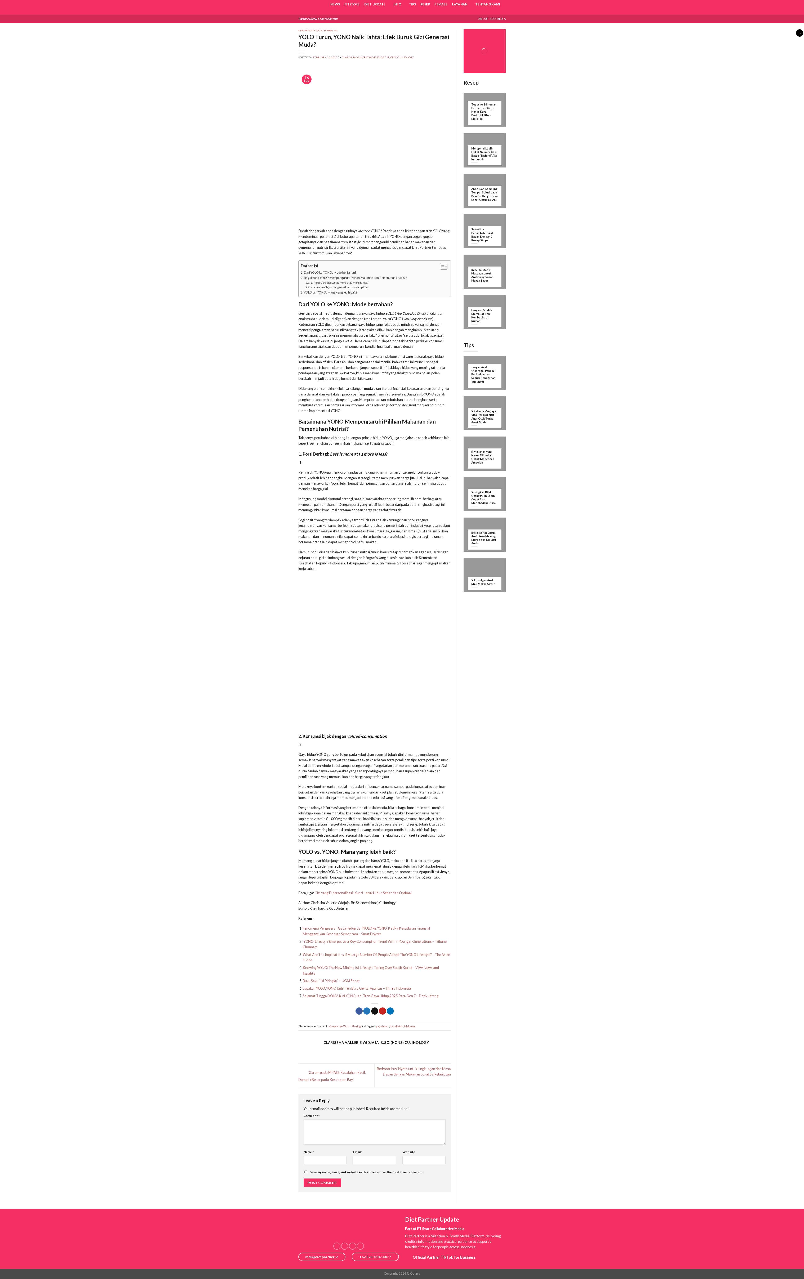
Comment (312, 1116)
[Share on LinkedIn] (390, 1011)
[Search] (504, 12)
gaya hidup (382, 1026)
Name (309, 1152)
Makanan (410, 1026)
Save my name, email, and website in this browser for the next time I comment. (366, 1172)
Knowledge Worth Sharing (318, 30)
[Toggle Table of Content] (441, 266)
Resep (425, 4)
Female (441, 4)
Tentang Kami (487, 4)
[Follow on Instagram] (344, 1246)
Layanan (459, 4)
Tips (412, 4)
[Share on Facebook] (359, 1011)
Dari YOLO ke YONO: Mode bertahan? (330, 272)
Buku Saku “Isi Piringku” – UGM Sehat (331, 981)
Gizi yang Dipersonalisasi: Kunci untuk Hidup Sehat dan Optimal (363, 893)
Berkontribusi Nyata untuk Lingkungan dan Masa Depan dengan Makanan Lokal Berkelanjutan (414, 1071)
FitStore (351, 4)
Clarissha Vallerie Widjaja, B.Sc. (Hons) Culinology (378, 57)
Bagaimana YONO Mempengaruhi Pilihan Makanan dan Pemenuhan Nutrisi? (355, 277)
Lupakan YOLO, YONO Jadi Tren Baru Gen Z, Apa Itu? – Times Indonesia (357, 988)
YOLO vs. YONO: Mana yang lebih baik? (330, 292)
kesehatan (396, 1026)
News (335, 4)
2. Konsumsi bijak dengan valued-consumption (339, 287)
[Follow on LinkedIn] (352, 1246)
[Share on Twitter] (366, 1011)
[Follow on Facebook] (336, 1246)
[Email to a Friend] (374, 1011)
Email (357, 1152)
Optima (415, 1273)
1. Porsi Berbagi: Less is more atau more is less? (339, 282)
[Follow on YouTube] (360, 1246)
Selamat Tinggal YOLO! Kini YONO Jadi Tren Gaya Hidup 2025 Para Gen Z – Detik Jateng (370, 996)
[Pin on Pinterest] (382, 1011)
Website (408, 1152)
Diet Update (375, 4)
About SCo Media (492, 19)
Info (397, 4)
